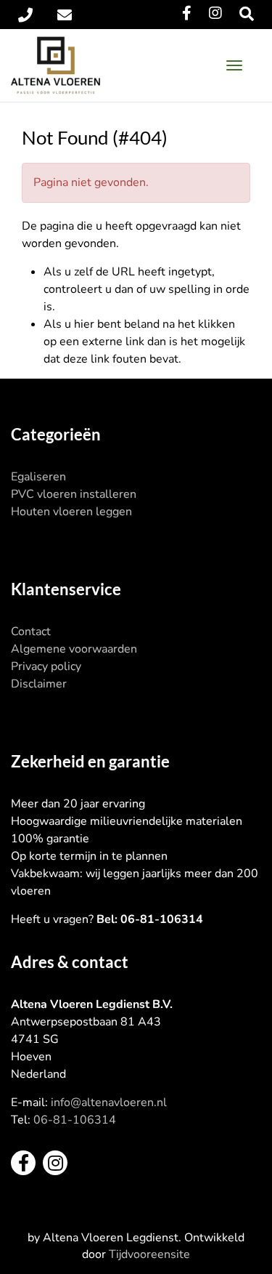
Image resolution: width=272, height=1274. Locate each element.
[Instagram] (215, 13)
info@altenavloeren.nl (109, 1102)
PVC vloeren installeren (73, 494)
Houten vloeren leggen (71, 512)
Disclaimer (39, 684)
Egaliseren (38, 477)
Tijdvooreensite (149, 1254)
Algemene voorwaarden (74, 649)
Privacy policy (46, 666)
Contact (31, 632)
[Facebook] (187, 13)
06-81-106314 (74, 1120)
